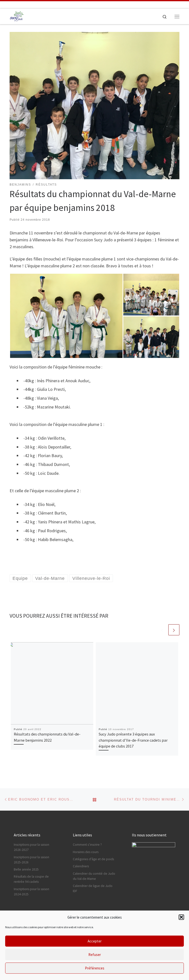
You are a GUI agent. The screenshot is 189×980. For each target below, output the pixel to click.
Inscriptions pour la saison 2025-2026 (31, 859)
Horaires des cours (85, 852)
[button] (181, 917)
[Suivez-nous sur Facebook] (12, 5)
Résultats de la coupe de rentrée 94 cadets (31, 879)
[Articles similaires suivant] (173, 629)
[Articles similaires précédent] (162, 629)
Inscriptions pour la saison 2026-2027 (31, 847)
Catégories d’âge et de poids (93, 859)
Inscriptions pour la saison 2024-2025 (31, 891)
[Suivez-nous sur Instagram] (5, 5)
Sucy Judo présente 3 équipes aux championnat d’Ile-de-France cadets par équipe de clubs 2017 (133, 740)
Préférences (94, 968)
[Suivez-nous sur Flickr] (18, 5)
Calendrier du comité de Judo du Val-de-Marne (94, 876)
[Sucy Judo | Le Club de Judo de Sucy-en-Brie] (17, 15)
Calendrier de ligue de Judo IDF (92, 888)
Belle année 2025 (26, 869)
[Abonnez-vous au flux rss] (32, 5)
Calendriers (81, 866)
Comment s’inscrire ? (87, 845)
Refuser (94, 954)
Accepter (95, 941)
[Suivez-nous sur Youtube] (25, 5)
